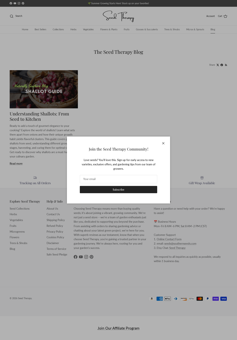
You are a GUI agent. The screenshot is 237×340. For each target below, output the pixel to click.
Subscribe (118, 189)
